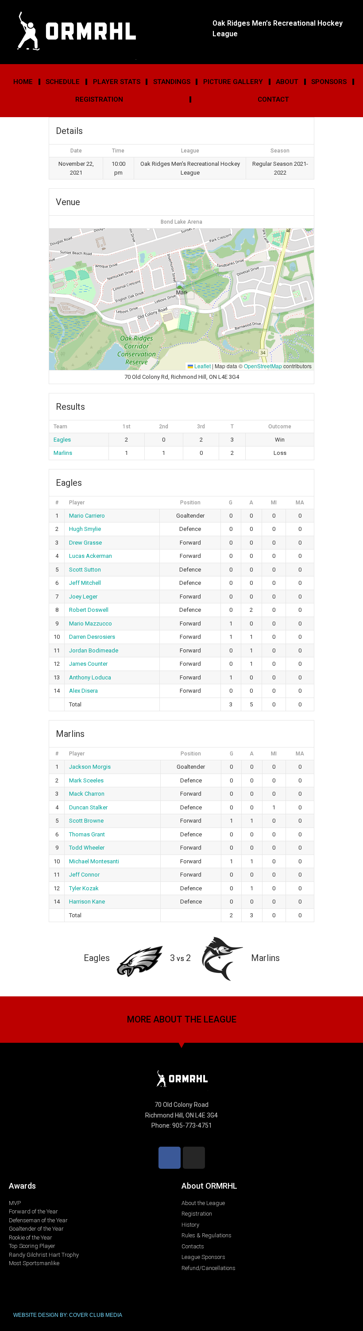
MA (300, 503)
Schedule (63, 82)
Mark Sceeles (86, 780)
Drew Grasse (85, 542)
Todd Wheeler (86, 847)
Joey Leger (83, 596)
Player (77, 503)
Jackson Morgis (90, 766)
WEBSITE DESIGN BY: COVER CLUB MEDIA (67, 1315)
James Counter (88, 663)
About (287, 82)
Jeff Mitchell (85, 583)
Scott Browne (86, 820)
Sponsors (329, 82)
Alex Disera (83, 690)
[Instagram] (194, 1158)
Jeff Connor (84, 874)
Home (23, 82)
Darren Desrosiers (92, 636)
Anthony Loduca (90, 677)
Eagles (62, 439)
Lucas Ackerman (90, 556)
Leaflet (202, 366)
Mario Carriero (87, 515)
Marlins (63, 453)
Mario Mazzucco (90, 623)
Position (190, 503)
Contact (273, 99)
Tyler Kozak (84, 888)
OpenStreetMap (263, 366)
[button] (181, 290)
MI (274, 503)
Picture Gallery (233, 82)
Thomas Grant (87, 834)
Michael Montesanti (94, 861)
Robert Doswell (88, 609)
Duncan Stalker (88, 807)
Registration (99, 99)
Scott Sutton (85, 569)
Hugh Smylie (85, 529)
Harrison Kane (87, 901)
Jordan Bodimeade (93, 650)
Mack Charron (86, 793)
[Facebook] (169, 1158)
